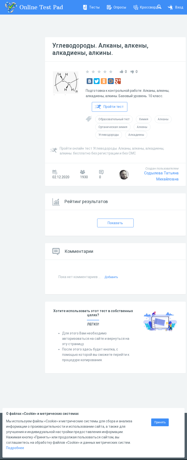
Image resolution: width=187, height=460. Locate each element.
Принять (160, 422)
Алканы (163, 119)
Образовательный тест (114, 119)
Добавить (111, 277)
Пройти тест (113, 107)
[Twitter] (97, 81)
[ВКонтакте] (90, 81)
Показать (115, 223)
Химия (143, 119)
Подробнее (15, 448)
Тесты (94, 7)
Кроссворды (150, 7)
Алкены (142, 127)
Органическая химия (112, 127)
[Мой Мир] (111, 81)
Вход (179, 7)
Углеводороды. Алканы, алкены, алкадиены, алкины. (100, 49)
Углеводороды (108, 134)
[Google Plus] (118, 81)
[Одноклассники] (104, 81)
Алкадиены (136, 134)
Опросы (119, 7)
